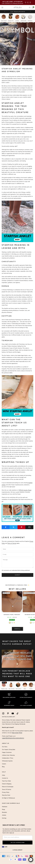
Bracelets (4, 812)
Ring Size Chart (6, 795)
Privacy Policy (5, 792)
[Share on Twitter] (13, 527)
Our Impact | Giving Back (8, 749)
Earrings (4, 818)
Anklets (4, 815)
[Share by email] (29, 527)
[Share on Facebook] (6, 527)
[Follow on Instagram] (3, 713)
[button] (30, 11)
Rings (3, 809)
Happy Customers (7, 752)
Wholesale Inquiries (7, 761)
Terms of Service (11, 543)
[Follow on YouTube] (13, 713)
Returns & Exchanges (7, 786)
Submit (17, 575)
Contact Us (5, 778)
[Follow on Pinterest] (8, 713)
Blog (3, 766)
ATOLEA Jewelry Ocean (25, 490)
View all (17, 628)
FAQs (3, 775)
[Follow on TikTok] (17, 713)
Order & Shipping (6, 784)
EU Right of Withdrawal (8, 798)
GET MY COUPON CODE (17, 842)
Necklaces (4, 806)
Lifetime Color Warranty (8, 755)
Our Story (4, 747)
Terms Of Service (6, 789)
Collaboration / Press (7, 758)
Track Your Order (6, 781)
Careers (4, 764)
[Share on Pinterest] (21, 527)
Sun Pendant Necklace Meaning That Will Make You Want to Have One (17, 673)
